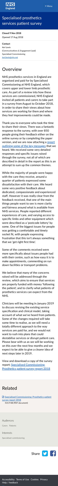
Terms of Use (22, 479)
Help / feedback (10, 482)
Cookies (35, 479)
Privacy (44, 479)
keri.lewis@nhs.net (10, 57)
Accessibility (8, 479)
